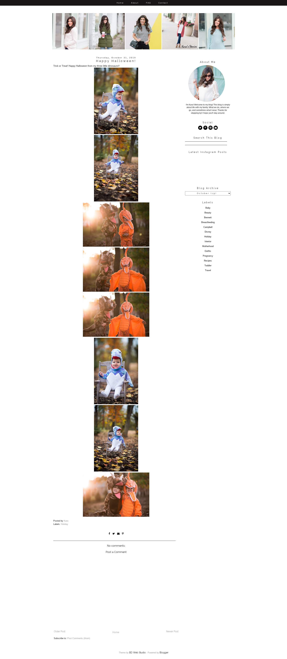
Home (120, 3)
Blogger (164, 652)
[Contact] (216, 128)
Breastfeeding (208, 222)
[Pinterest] (205, 128)
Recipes (208, 261)
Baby (207, 208)
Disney (208, 232)
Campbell (207, 227)
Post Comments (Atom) (78, 638)
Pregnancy (208, 256)
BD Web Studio (137, 652)
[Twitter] (200, 128)
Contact (163, 3)
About (135, 3)
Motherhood (208, 246)
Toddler (207, 265)
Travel (208, 270)
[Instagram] (210, 128)
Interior (208, 241)
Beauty (207, 213)
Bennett (208, 217)
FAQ (148, 3)
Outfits (208, 251)
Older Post (59, 631)
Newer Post (172, 631)
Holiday (64, 524)
